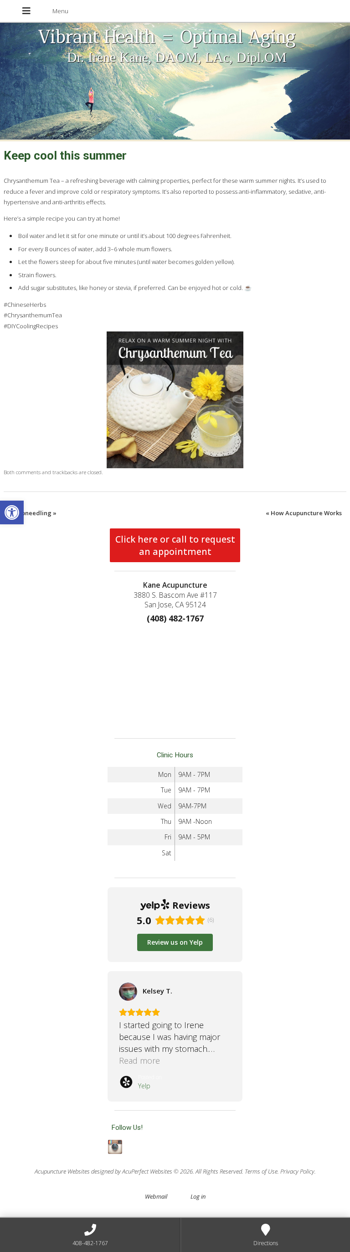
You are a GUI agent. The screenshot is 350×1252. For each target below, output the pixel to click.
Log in (198, 1196)
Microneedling (32, 513)
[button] (12, 512)
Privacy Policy (297, 1171)
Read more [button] (144, 1060)
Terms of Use (261, 1171)
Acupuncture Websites (62, 1171)
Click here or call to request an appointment (175, 545)
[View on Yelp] (133, 992)
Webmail (156, 1196)
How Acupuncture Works (304, 513)
